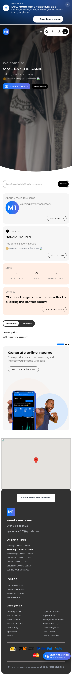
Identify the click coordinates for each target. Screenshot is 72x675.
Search (63, 184)
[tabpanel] (36, 334)
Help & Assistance (15, 585)
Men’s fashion (13, 619)
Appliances (12, 631)
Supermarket (49, 615)
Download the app (16, 589)
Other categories (51, 627)
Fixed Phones (49, 631)
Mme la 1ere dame (23, 69)
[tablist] (19, 323)
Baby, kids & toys (51, 623)
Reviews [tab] (27, 323)
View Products (57, 218)
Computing (12, 627)
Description (10, 332)
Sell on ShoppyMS (15, 593)
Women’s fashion (15, 623)
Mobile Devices (14, 615)
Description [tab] (11, 323)
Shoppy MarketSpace (52, 667)
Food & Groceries (51, 635)
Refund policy (13, 597)
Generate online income (30, 353)
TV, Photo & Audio (51, 611)
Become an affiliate (21, 369)
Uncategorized (14, 611)
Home (10, 635)
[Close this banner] (67, 4)
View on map (57, 255)
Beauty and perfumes (53, 619)
